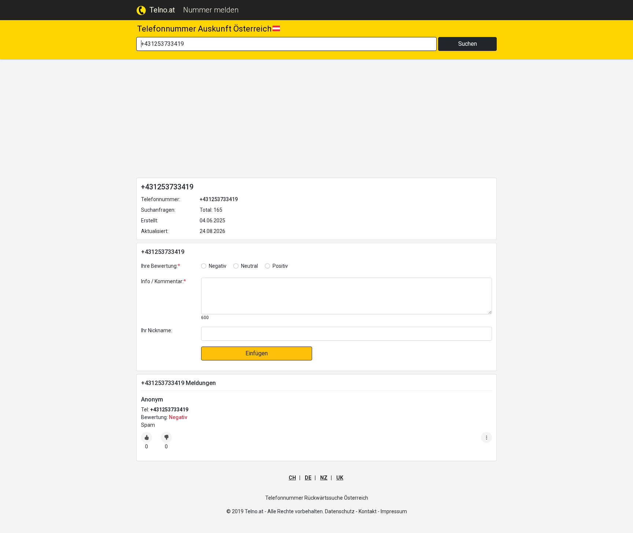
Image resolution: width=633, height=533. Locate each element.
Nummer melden (210, 9)
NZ (323, 478)
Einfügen (256, 353)
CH (292, 478)
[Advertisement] (316, 120)
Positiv (280, 266)
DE (308, 478)
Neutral (249, 266)
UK (339, 478)
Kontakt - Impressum (383, 511)
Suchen (467, 43)
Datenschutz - (341, 511)
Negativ (217, 266)
